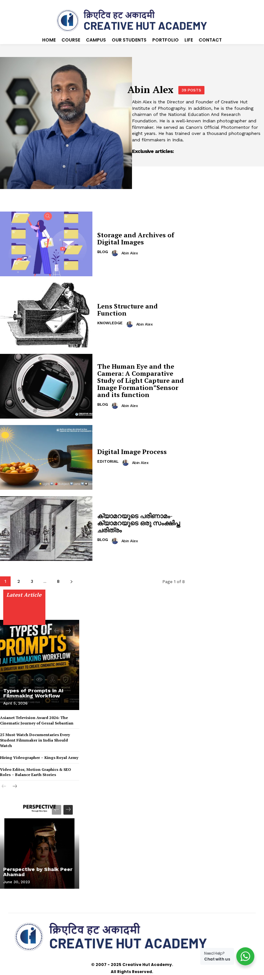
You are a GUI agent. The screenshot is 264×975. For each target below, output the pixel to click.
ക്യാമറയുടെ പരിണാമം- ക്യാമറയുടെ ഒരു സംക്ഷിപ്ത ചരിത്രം (138, 522)
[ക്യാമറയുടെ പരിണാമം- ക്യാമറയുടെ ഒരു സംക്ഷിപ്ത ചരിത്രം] (46, 528)
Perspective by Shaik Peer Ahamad (37, 871)
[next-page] (71, 581)
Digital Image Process (132, 451)
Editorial (107, 461)
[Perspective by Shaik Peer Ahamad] (39, 844)
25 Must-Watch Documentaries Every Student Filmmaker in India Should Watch (35, 740)
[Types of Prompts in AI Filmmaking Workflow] (39, 665)
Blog (102, 252)
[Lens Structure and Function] (46, 315)
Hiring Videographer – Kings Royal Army (39, 757)
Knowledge (110, 323)
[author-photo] (116, 253)
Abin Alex (129, 253)
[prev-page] (56, 631)
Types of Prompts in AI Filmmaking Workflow (33, 693)
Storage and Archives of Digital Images (135, 238)
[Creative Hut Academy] (132, 21)
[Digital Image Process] (46, 457)
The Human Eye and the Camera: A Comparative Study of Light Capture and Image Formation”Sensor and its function (140, 380)
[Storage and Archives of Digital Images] (46, 244)
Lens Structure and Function (127, 309)
